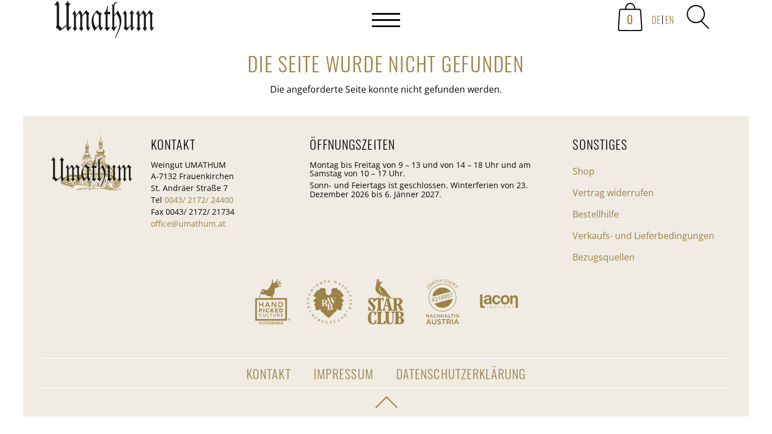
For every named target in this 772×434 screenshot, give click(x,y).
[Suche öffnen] (698, 17)
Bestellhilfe (596, 214)
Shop (584, 171)
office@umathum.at (188, 223)
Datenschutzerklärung (461, 373)
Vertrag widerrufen (613, 192)
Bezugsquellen (604, 257)
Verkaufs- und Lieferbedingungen (643, 235)
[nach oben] (386, 402)
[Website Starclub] (386, 301)
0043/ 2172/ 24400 (198, 199)
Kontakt (268, 373)
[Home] (104, 22)
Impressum (344, 373)
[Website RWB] (329, 301)
